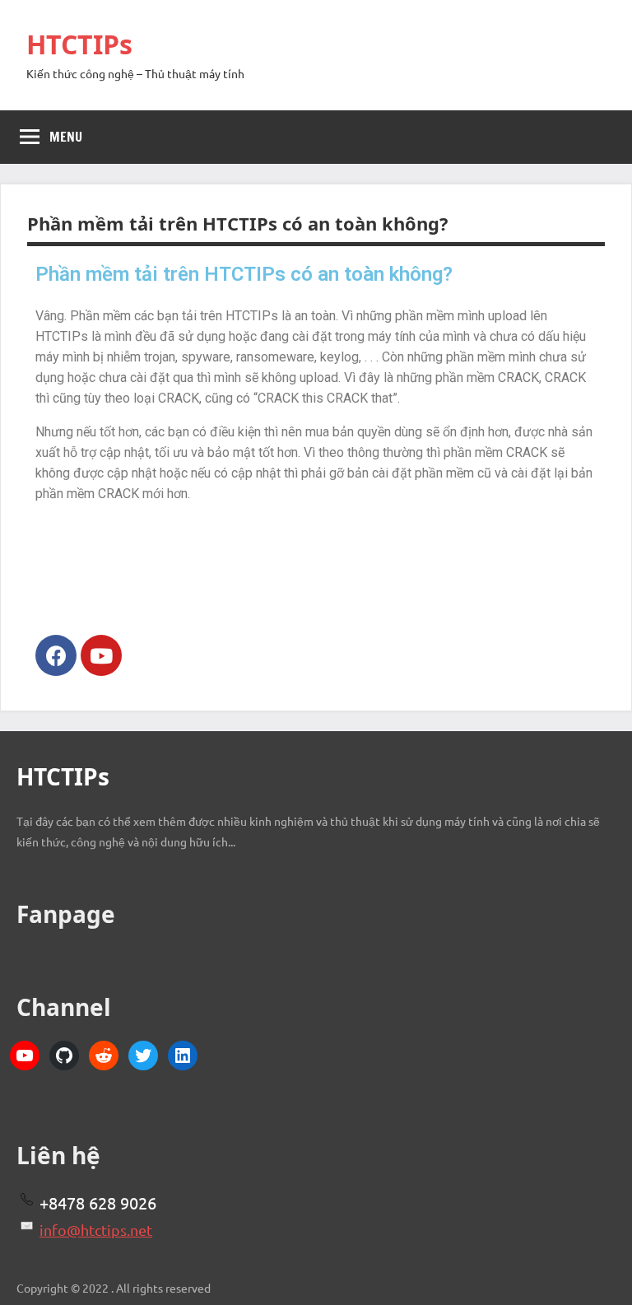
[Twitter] (143, 1055)
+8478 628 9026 (98, 1202)
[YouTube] (25, 1055)
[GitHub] (64, 1055)
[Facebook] (56, 655)
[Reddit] (103, 1055)
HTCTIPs (79, 44)
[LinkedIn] (183, 1055)
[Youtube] (101, 655)
